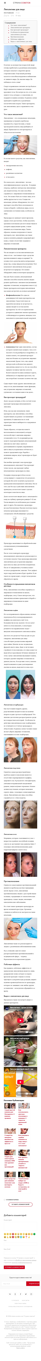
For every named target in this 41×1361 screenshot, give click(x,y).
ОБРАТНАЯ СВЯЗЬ (20, 1303)
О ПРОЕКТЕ (15, 1300)
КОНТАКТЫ (25, 1300)
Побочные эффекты (17, 39)
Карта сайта (20, 1348)
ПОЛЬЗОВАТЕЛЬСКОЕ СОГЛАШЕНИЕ (20, 1306)
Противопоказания (17, 37)
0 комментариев (12, 1200)
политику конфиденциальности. (22, 1262)
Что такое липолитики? (19, 25)
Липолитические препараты (20, 27)
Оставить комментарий (20, 1204)
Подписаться (34, 1283)
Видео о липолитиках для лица (21, 41)
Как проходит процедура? (20, 30)
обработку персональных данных (25, 1260)
